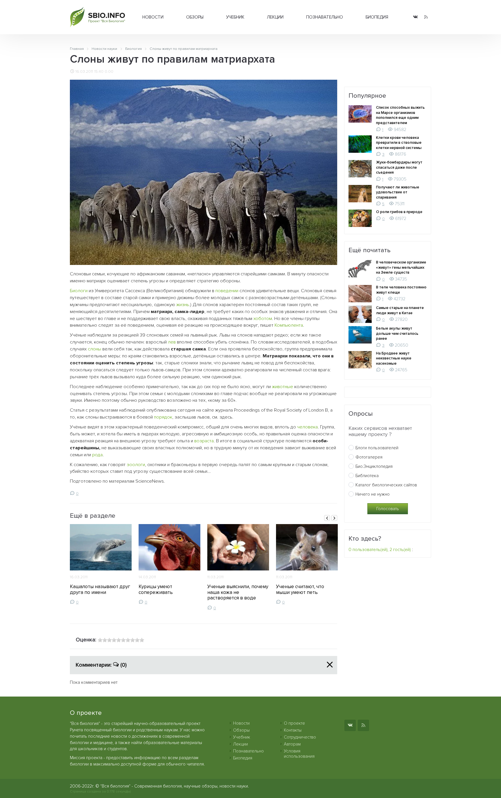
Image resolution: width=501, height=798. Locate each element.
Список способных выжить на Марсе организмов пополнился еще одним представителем (400, 115)
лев (172, 342)
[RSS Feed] (426, 17)
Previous (327, 518)
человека (307, 427)
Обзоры (195, 17)
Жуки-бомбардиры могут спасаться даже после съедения (399, 167)
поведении (226, 291)
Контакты (293, 730)
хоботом (262, 318)
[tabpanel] (100, 564)
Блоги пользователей (376, 447)
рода (97, 455)
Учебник (235, 17)
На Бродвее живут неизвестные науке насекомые (393, 358)
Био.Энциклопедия (374, 466)
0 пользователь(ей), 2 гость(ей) (379, 549)
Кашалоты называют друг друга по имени (100, 589)
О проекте (294, 723)
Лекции (275, 17)
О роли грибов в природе (399, 212)
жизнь (182, 305)
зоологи (136, 465)
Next (334, 518)
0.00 (109, 71)
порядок (163, 417)
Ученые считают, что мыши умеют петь (300, 589)
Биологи (79, 291)
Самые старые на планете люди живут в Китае (400, 310)
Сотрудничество (300, 737)
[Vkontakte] (415, 17)
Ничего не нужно (372, 494)
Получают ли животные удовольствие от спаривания (397, 192)
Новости (153, 17)
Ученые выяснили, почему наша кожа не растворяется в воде (237, 592)
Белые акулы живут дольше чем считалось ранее (397, 333)
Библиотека (367, 475)
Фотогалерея (368, 457)
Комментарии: (101, 664)
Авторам (292, 744)
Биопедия (377, 17)
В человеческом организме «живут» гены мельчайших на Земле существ (401, 267)
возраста (204, 441)
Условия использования (299, 753)
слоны (94, 349)
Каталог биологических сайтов (386, 485)
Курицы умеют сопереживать (156, 589)
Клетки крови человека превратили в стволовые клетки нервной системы (399, 142)
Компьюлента (289, 325)
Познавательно (324, 17)
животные (282, 387)
